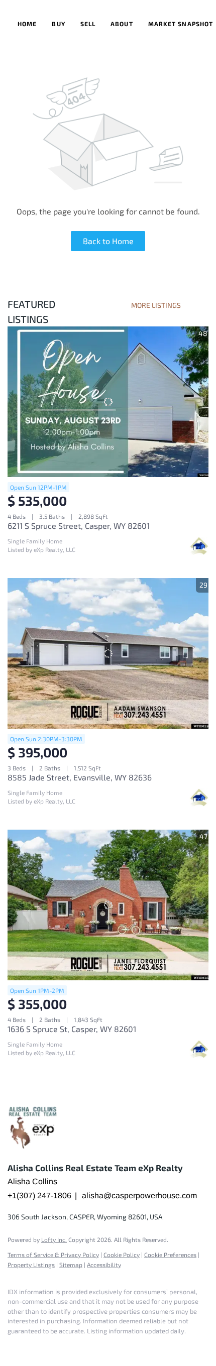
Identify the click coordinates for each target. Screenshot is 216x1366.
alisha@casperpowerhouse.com (139, 1195)
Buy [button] (58, 23)
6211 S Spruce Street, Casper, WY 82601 (79, 525)
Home (27, 23)
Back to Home (108, 241)
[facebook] (13, 1346)
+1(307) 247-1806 (39, 1195)
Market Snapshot (180, 23)
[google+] (33, 1346)
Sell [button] (87, 23)
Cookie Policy (121, 1254)
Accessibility (104, 1264)
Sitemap (70, 1264)
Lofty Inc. (54, 1239)
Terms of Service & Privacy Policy (53, 1254)
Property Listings (31, 1264)
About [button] (122, 23)
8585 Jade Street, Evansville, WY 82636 (80, 777)
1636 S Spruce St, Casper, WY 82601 (72, 1029)
